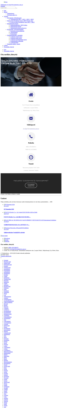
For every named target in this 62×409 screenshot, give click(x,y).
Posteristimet (13, 34)
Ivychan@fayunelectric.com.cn (18, 249)
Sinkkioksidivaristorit (15, 26)
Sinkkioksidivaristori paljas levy (18, 28)
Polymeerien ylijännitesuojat (14, 18)
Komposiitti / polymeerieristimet (15, 29)
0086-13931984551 (13, 247)
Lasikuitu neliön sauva (16, 38)
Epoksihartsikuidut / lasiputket (14, 35)
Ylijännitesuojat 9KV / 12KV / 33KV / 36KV (22, 19)
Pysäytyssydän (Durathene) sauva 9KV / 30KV (22, 22)
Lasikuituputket (14, 42)
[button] (31, 185)
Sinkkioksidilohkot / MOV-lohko (18, 25)
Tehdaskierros (10, 13)
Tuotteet (6, 16)
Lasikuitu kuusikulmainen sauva (18, 39)
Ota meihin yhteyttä (9, 47)
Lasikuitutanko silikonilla (16, 41)
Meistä (5, 12)
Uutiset (6, 45)
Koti (5, 10)
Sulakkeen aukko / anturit (13, 44)
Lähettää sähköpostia (6, 256)
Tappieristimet (14, 32)
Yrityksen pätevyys (12, 15)
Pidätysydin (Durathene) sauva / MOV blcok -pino (20, 20)
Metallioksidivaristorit (12, 23)
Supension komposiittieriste (17, 31)
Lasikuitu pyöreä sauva (16, 36)
